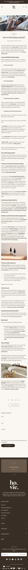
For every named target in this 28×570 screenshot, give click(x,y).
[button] (2, 7)
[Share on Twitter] (9, 400)
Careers (3, 518)
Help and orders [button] (5, 534)
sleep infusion (11, 226)
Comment (3, 429)
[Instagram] (10, 559)
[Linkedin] (18, 559)
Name (2, 416)
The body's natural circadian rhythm (9, 85)
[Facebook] (7, 559)
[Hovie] (14, 484)
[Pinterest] (21, 559)
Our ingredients (4, 510)
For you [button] (3, 523)
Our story (3, 505)
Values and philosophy (6, 507)
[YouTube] (12, 559)
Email (2, 423)
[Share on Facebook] (19, 400)
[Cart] (26, 7)
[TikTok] (15, 559)
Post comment (8, 445)
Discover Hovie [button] (4, 501)
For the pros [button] (4, 528)
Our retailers (4, 515)
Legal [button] (2, 539)
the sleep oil (9, 233)
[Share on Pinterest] (12, 400)
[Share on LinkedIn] (15, 400)
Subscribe (23, 554)
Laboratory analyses (5, 512)
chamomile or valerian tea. (16, 316)
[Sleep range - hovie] (14, 251)
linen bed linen (22, 181)
